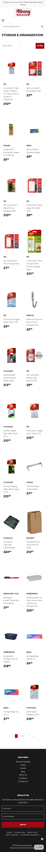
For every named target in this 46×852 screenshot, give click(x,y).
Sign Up (23, 825)
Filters (40, 46)
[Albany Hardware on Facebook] (42, 839)
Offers (23, 765)
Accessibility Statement (30, 835)
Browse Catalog (23, 761)
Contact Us (23, 781)
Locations (23, 778)
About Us (23, 775)
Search (10, 832)
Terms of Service (11, 835)
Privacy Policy (20, 832)
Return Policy (32, 832)
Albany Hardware (25, 845)
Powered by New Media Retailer (22, 848)
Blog (23, 771)
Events (23, 768)
